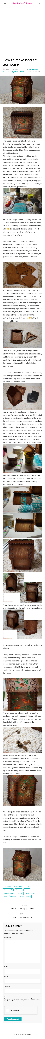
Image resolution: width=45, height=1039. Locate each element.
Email (6, 976)
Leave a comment (33, 72)
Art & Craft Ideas (22, 3)
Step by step (13, 72)
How (27, 890)
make (21, 893)
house (19, 890)
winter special (26, 897)
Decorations (33, 69)
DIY (40, 69)
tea (6, 897)
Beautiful (8, 886)
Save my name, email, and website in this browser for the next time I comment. (22, 1000)
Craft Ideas (19, 886)
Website (7, 986)
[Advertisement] (22, 32)
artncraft (9, 69)
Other (5, 72)
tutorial (13, 897)
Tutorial (21, 72)
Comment (8, 937)
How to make (9, 893)
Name (7, 966)
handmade (9, 890)
